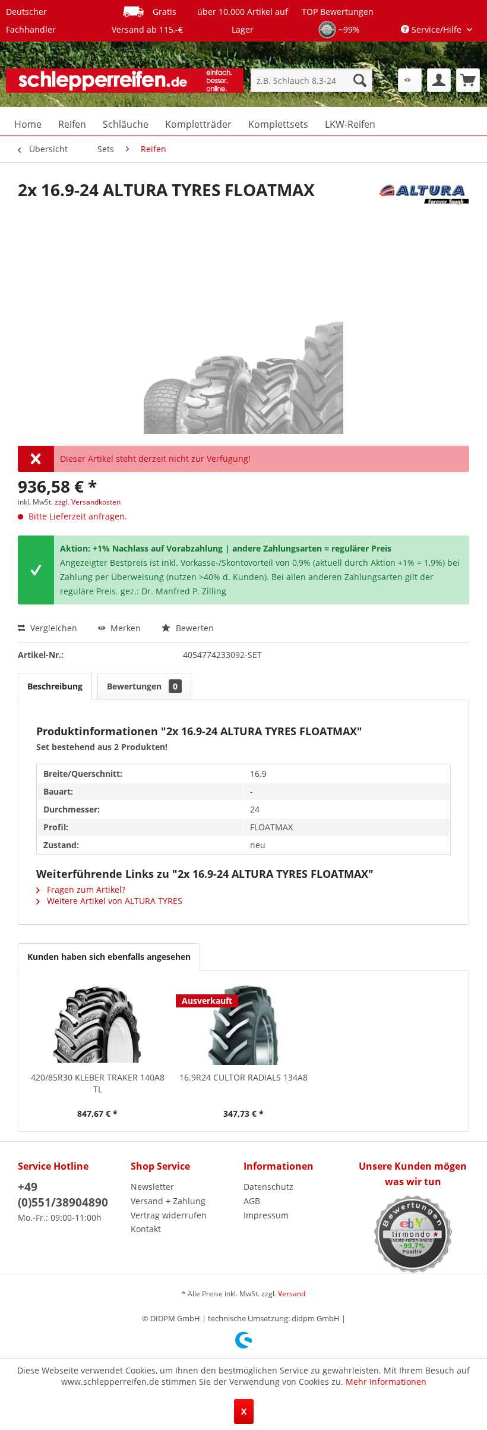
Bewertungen (142, 686)
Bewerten (193, 628)
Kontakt (146, 1228)
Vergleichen (52, 628)
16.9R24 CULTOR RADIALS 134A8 (243, 1077)
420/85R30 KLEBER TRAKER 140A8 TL (98, 1083)
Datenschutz (268, 1186)
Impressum (266, 1215)
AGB (252, 1201)
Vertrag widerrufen (169, 1215)
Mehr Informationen (386, 1381)
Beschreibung (55, 686)
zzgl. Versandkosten (88, 502)
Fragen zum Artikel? (85, 889)
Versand (291, 1294)
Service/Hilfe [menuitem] (436, 29)
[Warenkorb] (468, 80)
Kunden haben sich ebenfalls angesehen (109, 956)
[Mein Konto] (439, 80)
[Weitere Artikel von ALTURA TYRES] (424, 201)
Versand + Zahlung (168, 1201)
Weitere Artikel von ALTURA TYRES (113, 900)
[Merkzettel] (410, 80)
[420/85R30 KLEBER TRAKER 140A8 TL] (97, 1024)
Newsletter (152, 1186)
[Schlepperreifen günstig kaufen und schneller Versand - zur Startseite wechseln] (125, 83)
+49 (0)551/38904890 (63, 1194)
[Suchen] (359, 80)
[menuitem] (311, 80)
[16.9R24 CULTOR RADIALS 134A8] (243, 1024)
